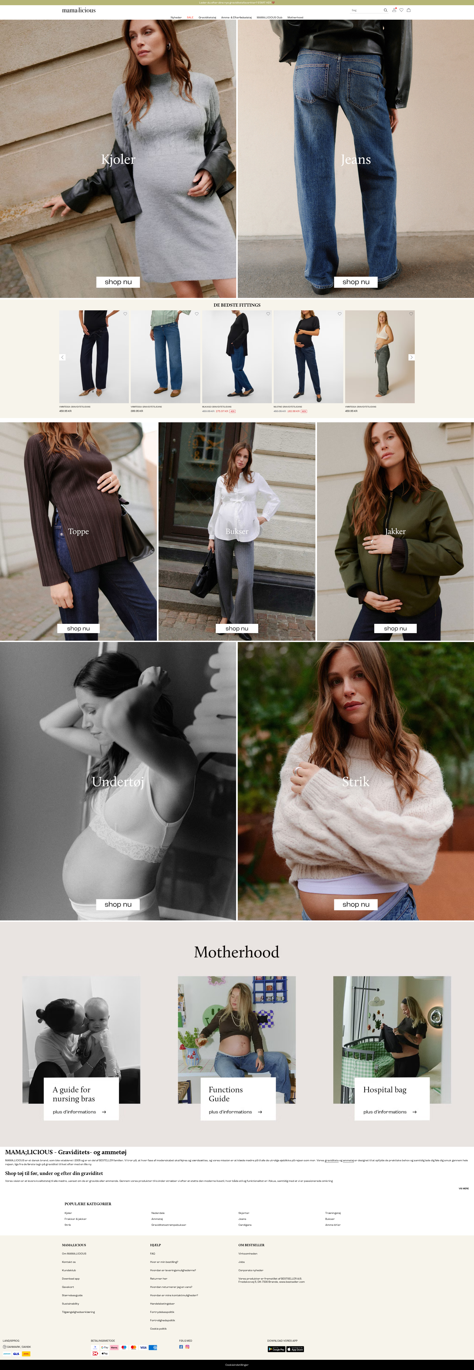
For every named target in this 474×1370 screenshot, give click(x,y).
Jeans (242, 1219)
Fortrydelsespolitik (162, 1312)
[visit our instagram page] (187, 1347)
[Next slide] (411, 357)
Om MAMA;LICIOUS (74, 1253)
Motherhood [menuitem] (295, 17)
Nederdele (158, 1213)
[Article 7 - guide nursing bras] (79, 1034)
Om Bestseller (251, 1245)
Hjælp (155, 1245)
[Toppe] (78, 531)
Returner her (158, 1278)
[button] (94, 356)
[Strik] (356, 781)
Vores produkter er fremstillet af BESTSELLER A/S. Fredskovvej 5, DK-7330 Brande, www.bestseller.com (271, 1280)
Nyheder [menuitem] (176, 17)
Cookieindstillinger (237, 1364)
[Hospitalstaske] (395, 1034)
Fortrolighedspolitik (162, 1320)
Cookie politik (158, 1328)
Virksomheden (247, 1253)
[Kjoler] (118, 159)
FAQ (152, 1253)
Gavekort (68, 1287)
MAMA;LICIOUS (74, 1245)
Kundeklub (69, 1270)
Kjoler (68, 1213)
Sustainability (70, 1303)
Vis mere (464, 1188)
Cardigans (245, 1225)
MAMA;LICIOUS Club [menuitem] (269, 17)
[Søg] (386, 10)
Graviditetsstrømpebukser (168, 1225)
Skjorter (243, 1213)
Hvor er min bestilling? (164, 1262)
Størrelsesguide (72, 1295)
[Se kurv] (408, 10)
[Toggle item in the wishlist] (125, 314)
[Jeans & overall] (356, 159)
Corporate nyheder (250, 1270)
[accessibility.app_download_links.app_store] (295, 1352)
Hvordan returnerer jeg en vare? (171, 1287)
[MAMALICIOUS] (79, 12)
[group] (94, 364)
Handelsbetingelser (162, 1303)
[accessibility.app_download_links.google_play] (276, 1352)
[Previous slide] (62, 357)
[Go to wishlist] (401, 11)
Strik (68, 1225)
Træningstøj (333, 1213)
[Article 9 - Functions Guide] (237, 1034)
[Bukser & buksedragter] (237, 531)
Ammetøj (157, 1219)
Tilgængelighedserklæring (78, 1312)
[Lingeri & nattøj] (118, 781)
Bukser (330, 1219)
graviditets (332, 1160)
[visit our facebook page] (181, 1347)
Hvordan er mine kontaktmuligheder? (174, 1295)
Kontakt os (69, 1262)
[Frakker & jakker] (395, 531)
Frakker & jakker (76, 1219)
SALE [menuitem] (190, 17)
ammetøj (348, 1160)
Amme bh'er (333, 1225)
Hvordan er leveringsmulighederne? (173, 1270)
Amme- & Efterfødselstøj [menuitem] (236, 17)
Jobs (241, 1262)
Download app (71, 1278)
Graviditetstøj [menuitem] (207, 17)
